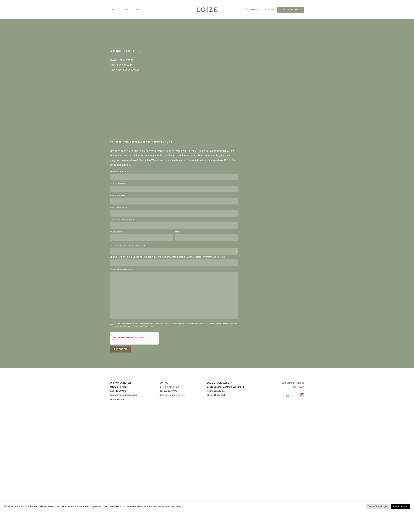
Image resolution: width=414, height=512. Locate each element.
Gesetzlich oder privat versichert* (128, 246)
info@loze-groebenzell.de (171, 395)
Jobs (136, 10)
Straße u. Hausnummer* (122, 220)
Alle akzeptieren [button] (400, 506)
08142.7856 (173, 386)
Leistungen (253, 10)
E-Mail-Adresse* (118, 195)
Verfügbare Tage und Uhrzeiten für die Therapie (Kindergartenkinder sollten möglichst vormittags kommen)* (168, 257)
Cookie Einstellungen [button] (377, 506)
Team (126, 10)
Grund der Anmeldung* (121, 269)
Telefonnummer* (118, 208)
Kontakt (270, 10)
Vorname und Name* (120, 171)
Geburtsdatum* (118, 183)
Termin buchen (290, 10)
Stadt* (178, 232)
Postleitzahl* (117, 232)
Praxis (114, 10)
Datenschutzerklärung (293, 382)
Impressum (298, 386)
